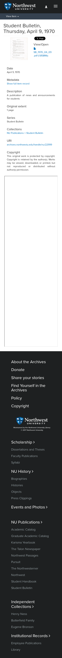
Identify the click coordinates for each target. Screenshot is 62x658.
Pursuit (15, 562)
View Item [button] (11, 16)
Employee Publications (26, 643)
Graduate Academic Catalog (30, 536)
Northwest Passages (24, 555)
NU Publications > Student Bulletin (25, 133)
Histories (17, 485)
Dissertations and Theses (28, 449)
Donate (18, 369)
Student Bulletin (21, 588)
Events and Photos (29, 507)
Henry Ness (19, 614)
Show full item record (18, 83)
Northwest (18, 575)
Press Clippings (21, 498)
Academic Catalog (23, 529)
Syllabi (15, 462)
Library (15, 650)
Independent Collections (23, 604)
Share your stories (27, 377)
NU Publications (26, 522)
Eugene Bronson (22, 627)
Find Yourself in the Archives (28, 388)
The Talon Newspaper (25, 549)
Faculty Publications (24, 456)
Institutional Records (30, 635)
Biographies (19, 479)
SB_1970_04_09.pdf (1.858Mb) (42, 54)
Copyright (20, 406)
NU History (22, 471)
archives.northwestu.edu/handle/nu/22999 (29, 144)
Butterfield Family (22, 620)
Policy (16, 398)
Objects (16, 492)
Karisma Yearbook (23, 542)
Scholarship (23, 442)
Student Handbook (23, 581)
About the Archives (28, 361)
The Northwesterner (24, 568)
